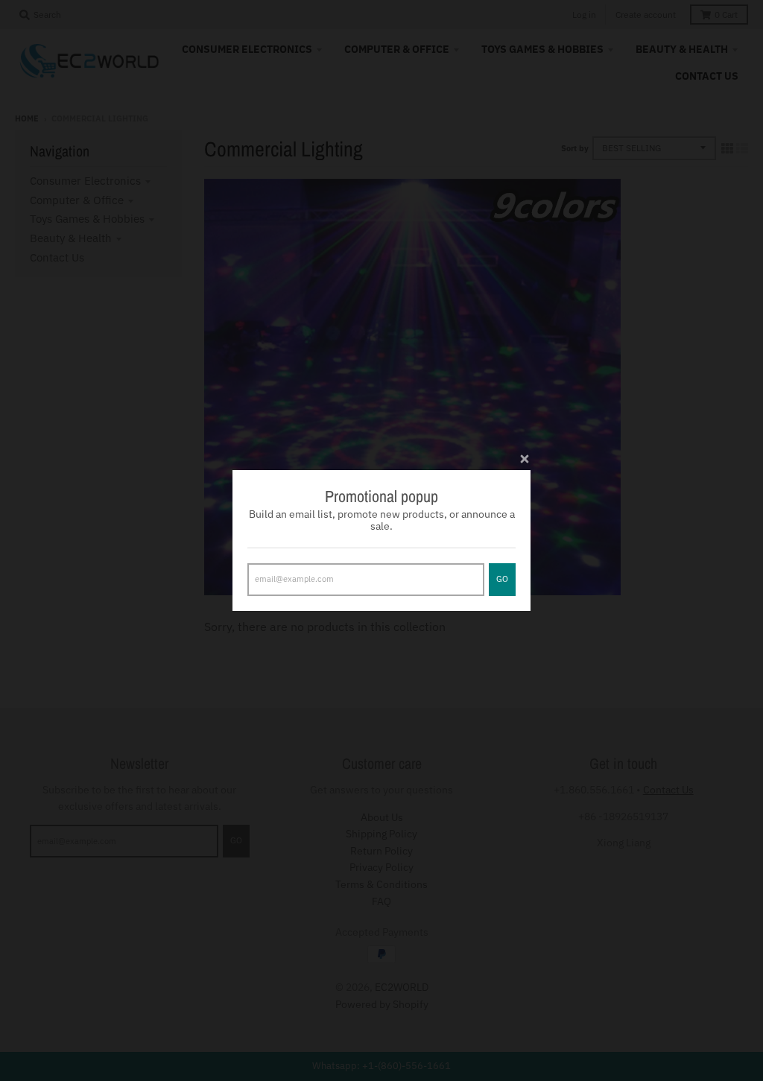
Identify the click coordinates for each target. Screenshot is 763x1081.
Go (502, 579)
